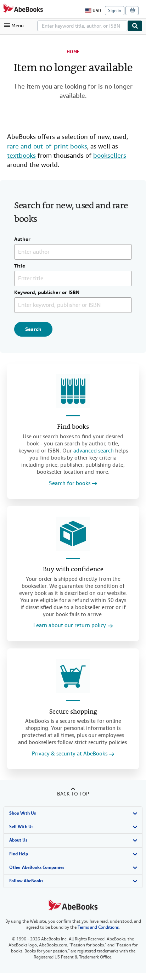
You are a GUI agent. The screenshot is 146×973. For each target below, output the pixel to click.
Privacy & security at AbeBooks (69, 753)
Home (73, 52)
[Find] (135, 26)
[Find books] (73, 391)
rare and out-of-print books (47, 146)
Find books (73, 427)
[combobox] (82, 26)
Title (19, 266)
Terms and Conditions (98, 927)
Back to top (73, 794)
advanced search (93, 450)
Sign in (114, 10)
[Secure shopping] (73, 676)
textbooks (21, 155)
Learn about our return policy (69, 625)
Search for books (69, 483)
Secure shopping (73, 712)
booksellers (109, 155)
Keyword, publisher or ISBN (46, 293)
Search (33, 329)
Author (22, 239)
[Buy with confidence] (73, 534)
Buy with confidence (73, 569)
